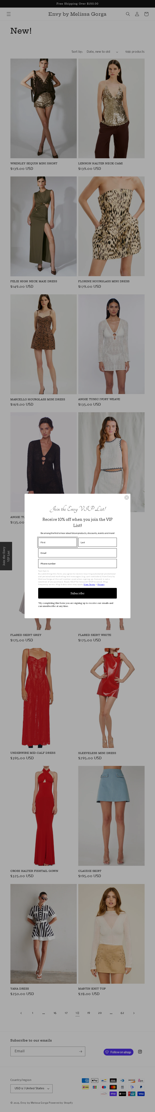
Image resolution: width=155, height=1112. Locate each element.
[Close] (126, 497)
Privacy (101, 584)
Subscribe (77, 593)
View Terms (89, 584)
